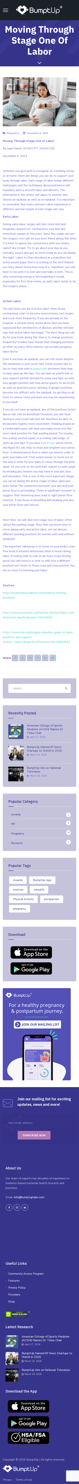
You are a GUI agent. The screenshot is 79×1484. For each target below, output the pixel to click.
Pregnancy (17, 833)
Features (14, 1281)
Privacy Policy (17, 1287)
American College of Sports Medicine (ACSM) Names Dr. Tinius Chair (45, 729)
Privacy (7, 1480)
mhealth (39, 889)
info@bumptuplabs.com (29, 1197)
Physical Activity (23, 899)
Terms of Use (23, 1480)
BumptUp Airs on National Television (44, 769)
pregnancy (19, 909)
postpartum (51, 899)
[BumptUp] (39, 10)
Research (17, 843)
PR (13, 824)
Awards (16, 814)
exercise (18, 889)
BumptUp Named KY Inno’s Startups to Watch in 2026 (44, 749)
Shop (11, 1301)
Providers (14, 1294)
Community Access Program (26, 1274)
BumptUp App (42, 880)
